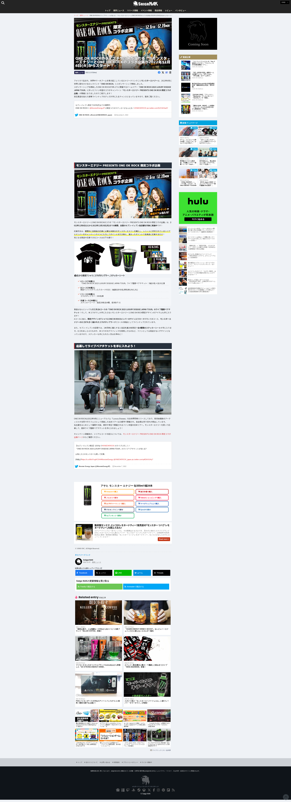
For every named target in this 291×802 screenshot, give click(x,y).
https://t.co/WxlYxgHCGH (91, 459)
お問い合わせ (105, 762)
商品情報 (158, 10)
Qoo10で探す (145, 509)
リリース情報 (132, 10)
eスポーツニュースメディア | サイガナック (145, 786)
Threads (160, 572)
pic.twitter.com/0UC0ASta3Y (157, 108)
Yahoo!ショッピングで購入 (150, 498)
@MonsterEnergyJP (97, 108)
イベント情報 (146, 10)
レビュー (168, 10)
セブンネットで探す (114, 515)
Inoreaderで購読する (135, 586)
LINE (120, 572)
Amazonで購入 (112, 492)
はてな (139, 572)
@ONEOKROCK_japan (122, 459)
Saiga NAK (145, 3)
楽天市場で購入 (146, 492)
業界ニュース (118, 10)
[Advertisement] (123, 143)
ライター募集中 (147, 762)
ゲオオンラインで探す (114, 509)
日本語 (284, 2)
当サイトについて (92, 762)
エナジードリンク (83, 555)
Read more (163, 539)
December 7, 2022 (120, 466)
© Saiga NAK (146, 794)
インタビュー (180, 10)
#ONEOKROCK (140, 108)
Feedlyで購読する (87, 586)
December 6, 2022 (122, 115)
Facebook (83, 572)
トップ (107, 10)
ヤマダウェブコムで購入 (149, 504)
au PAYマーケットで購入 (116, 504)
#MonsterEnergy (107, 459)
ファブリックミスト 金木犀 (161, 750)
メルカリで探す (112, 498)
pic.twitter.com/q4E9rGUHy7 (142, 459)
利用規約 (117, 762)
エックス (102, 572)
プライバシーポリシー (130, 762)
